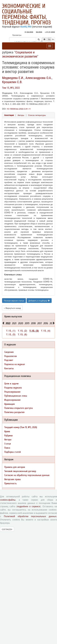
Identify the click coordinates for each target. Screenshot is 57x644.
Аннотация (9, 115)
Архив (7, 431)
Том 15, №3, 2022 (11, 87)
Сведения (9, 352)
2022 (8, 323)
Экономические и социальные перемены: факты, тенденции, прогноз (26, 14)
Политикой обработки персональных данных (30, 516)
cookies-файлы (7, 500)
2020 (20, 323)
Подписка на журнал (14, 364)
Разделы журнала (13, 387)
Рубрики (8, 435)
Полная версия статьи (14, 300)
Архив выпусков (13, 316)
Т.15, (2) (22, 330)
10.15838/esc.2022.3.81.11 (19, 108)
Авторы (21, 115)
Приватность (10, 483)
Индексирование (12, 400)
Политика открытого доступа (18, 408)
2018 (33, 323)
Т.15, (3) (34, 330)
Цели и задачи (11, 383)
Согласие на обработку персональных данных (26, 475)
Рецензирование (12, 391)
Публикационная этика (15, 395)
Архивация (9, 404)
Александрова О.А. (38, 78)
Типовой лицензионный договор (20, 471)
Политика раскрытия (14, 412)
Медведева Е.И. (13, 78)
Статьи (7, 443)
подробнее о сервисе (28, 506)
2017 (39, 323)
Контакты (9, 368)
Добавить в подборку (38, 300)
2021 (14, 323)
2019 (27, 323)
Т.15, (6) (22, 334)
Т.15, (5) (10, 334)
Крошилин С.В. (12, 82)
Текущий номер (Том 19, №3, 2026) (20, 427)
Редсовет (8, 360)
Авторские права (12, 479)
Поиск (7, 447)
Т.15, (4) (45, 330)
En (53, 39)
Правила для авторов (14, 467)
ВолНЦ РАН (26, 26)
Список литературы (37, 115)
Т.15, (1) (10, 330)
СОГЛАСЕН (7, 529)
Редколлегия (10, 356)
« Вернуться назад (12, 308)
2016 (45, 323)
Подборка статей (12, 452)
